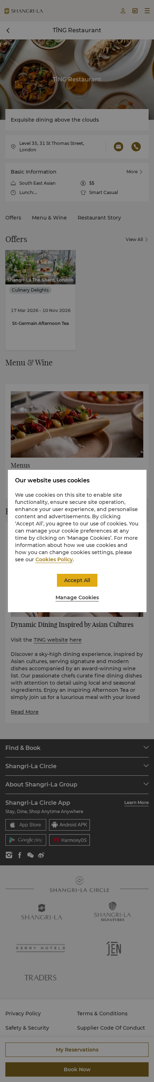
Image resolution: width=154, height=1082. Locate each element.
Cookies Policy (54, 559)
